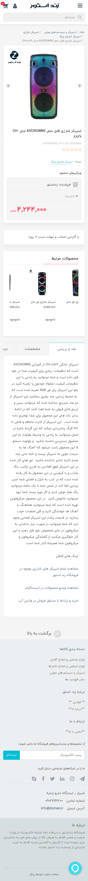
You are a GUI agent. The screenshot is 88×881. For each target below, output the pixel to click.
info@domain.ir (52, 808)
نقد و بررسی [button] (66, 349)
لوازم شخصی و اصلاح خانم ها (66, 666)
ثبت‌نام (11, 755)
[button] (8, 5)
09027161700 (54, 800)
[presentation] (80, 86)
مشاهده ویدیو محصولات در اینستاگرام (52, 588)
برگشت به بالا (40, 633)
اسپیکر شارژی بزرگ (62, 162)
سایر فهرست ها (75, 679)
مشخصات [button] (32, 349)
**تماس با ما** (75, 732)
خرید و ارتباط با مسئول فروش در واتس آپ (48, 601)
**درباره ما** (77, 709)
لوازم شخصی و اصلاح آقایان (67, 660)
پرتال (32, 874)
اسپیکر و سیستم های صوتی (67, 673)
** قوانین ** (77, 702)
